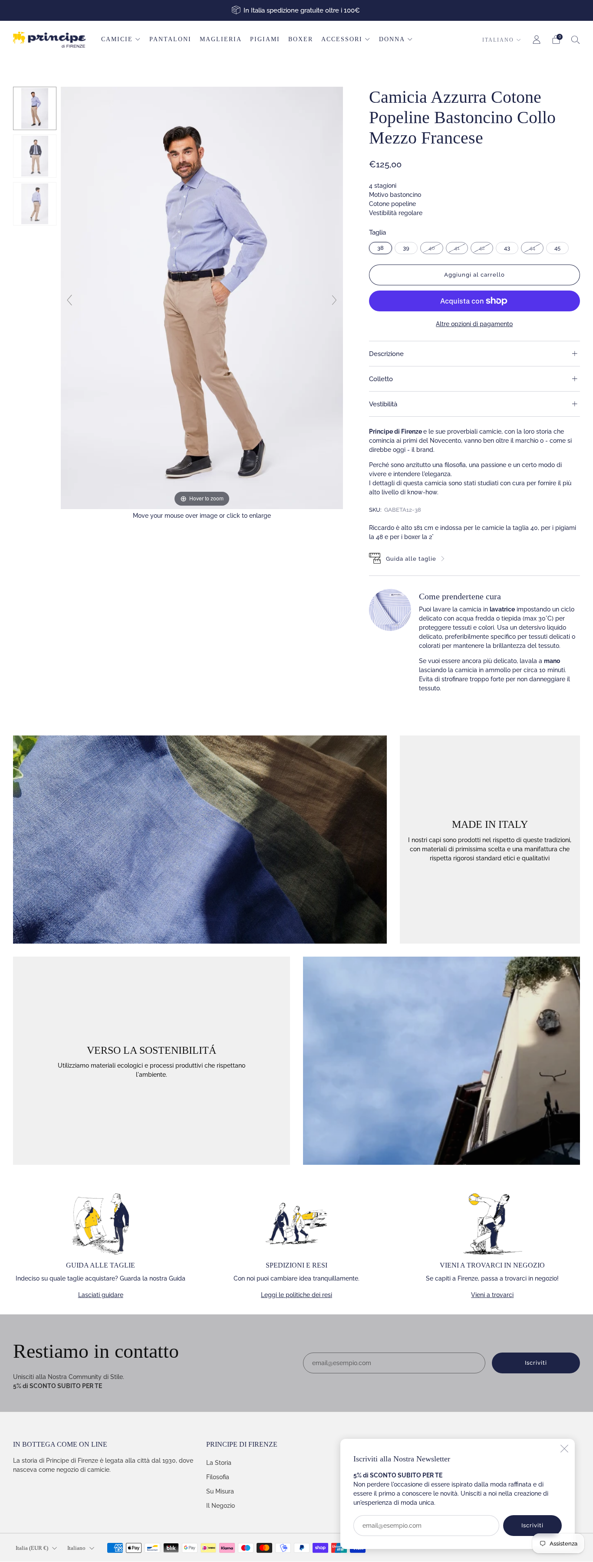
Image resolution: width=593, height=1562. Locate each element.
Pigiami (265, 39)
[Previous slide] (69, 300)
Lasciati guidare (100, 1294)
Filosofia (217, 1477)
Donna (392, 39)
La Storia (218, 1462)
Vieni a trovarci (492, 1294)
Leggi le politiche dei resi (296, 1294)
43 (507, 248)
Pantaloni (170, 39)
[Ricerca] (575, 39)
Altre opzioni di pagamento (474, 323)
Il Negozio (220, 1505)
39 (406, 248)
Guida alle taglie (411, 559)
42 (482, 248)
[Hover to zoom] (202, 297)
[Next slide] (334, 300)
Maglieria (221, 39)
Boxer (300, 39)
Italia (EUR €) (32, 1548)
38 (380, 248)
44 (532, 248)
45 (557, 248)
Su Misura (220, 1491)
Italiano (498, 40)
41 (457, 248)
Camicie (117, 39)
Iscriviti (532, 1525)
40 (431, 248)
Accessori (341, 39)
